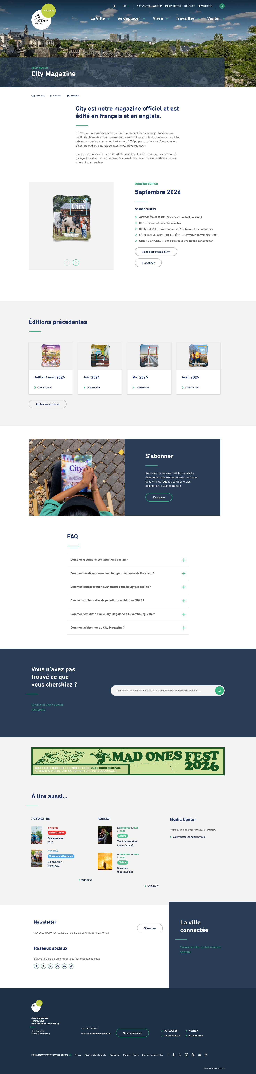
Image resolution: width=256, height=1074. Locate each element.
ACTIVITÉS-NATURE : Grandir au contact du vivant (170, 217)
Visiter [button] (214, 18)
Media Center (173, 6)
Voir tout (86, 880)
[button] (222, 6)
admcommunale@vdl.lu (99, 1033)
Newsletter (205, 6)
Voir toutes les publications (189, 837)
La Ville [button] (98, 18)
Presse (78, 1055)
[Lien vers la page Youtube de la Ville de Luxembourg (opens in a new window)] (57, 966)
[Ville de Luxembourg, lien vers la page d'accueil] (43, 28)
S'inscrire (150, 928)
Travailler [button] (186, 18)
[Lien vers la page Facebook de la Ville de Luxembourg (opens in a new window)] (36, 966)
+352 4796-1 (91, 1028)
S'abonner (148, 262)
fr (124, 6)
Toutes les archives (48, 404)
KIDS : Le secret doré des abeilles (159, 223)
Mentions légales (131, 1055)
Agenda (157, 6)
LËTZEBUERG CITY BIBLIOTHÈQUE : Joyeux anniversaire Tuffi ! (178, 234)
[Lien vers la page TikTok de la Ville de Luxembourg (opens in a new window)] (71, 966)
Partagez (57, 96)
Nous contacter (132, 1032)
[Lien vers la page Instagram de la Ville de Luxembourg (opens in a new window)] (50, 966)
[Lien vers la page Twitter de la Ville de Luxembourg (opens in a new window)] (43, 966)
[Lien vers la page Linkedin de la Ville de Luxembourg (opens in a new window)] (64, 966)
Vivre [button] (158, 18)
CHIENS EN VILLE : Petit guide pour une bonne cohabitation (175, 240)
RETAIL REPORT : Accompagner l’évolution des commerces (175, 228)
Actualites (171, 1031)
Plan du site (114, 1055)
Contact (189, 6)
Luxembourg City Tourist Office (49, 1055)
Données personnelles (152, 1055)
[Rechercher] (219, 690)
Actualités (143, 6)
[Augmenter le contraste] (114, 6)
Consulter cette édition (156, 251)
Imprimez (75, 96)
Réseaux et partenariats (95, 1055)
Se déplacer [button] (129, 18)
